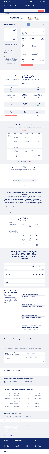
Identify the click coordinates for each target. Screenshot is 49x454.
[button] (23, 11)
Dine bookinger (36, 1)
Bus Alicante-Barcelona (7, 395)
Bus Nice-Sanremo (26, 401)
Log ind (44, 1)
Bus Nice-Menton (26, 403)
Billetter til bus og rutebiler (18, 440)
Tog (9, 1)
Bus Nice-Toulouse (16, 408)
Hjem (5, 420)
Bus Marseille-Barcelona (27, 398)
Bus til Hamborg (16, 445)
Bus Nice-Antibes (6, 401)
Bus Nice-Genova (6, 373)
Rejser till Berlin (37, 444)
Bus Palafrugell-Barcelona (17, 416)
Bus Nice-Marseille (6, 408)
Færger (15, 1)
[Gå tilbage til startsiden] (6, 1)
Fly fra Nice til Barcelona (7, 382)
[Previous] (13, 175)
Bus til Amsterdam (17, 446)
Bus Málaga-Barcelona (27, 393)
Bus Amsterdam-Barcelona (38, 393)
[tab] (24, 27)
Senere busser (38, 158)
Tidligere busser (11, 158)
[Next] (43, 24)
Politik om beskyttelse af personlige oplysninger (27, 451)
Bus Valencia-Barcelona (7, 398)
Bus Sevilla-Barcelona (27, 395)
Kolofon (12, 451)
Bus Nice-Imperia (37, 403)
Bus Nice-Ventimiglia (17, 401)
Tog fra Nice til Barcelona (28, 381)
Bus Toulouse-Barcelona (38, 398)
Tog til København (6, 446)
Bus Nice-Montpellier (27, 408)
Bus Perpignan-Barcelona (7, 416)
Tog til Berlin (6, 441)
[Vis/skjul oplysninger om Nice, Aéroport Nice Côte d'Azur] (43, 357)
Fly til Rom (26, 445)
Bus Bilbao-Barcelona (17, 395)
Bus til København (17, 441)
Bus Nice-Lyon (26, 406)
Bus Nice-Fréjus (16, 403)
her (30, 161)
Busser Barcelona (11, 420)
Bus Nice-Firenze (37, 406)
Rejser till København (38, 446)
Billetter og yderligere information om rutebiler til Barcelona (33, 383)
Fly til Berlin (26, 444)
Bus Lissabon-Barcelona (7, 393)
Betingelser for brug (17, 451)
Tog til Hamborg (6, 444)
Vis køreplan (7, 40)
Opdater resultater (24, 130)
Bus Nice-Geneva (6, 406)
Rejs (35, 440)
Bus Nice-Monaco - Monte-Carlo (8, 403)
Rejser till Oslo (37, 445)
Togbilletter (6, 440)
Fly (13, 1)
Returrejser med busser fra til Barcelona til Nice (10, 381)
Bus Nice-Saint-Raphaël (38, 401)
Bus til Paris (16, 444)
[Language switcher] (31, 1)
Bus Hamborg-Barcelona (17, 393)
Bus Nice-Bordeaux (37, 408)
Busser (11, 1)
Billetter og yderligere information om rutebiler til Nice (11, 383)
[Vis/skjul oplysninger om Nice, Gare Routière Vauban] (43, 361)
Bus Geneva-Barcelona (38, 395)
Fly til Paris (26, 446)
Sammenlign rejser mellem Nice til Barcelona (31, 382)
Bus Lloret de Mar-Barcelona (28, 416)
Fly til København (27, 441)
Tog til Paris (6, 445)
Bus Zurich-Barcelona (17, 398)
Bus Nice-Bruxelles (16, 406)
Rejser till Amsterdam (38, 441)
